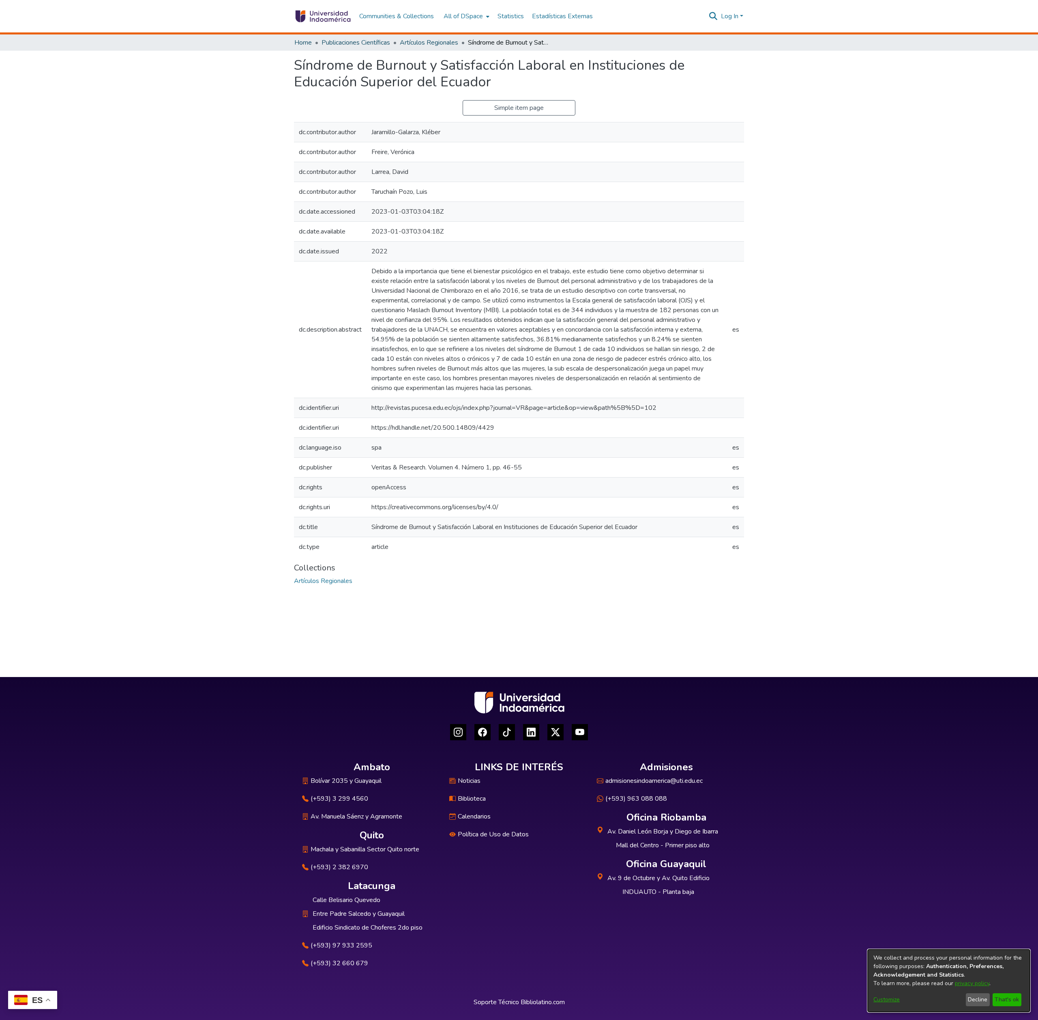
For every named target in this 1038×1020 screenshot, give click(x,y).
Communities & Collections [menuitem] (396, 16)
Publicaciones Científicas (356, 42)
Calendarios (474, 816)
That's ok (1007, 999)
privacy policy (972, 983)
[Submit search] (713, 16)
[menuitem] (465, 16)
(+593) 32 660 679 (339, 963)
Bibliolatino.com (543, 1002)
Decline (977, 999)
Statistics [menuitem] (511, 16)
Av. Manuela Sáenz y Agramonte (356, 816)
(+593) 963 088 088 (636, 798)
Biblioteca (472, 798)
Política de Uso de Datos (493, 834)
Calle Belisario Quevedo (346, 900)
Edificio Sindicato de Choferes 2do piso (367, 927)
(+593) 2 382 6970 (339, 867)
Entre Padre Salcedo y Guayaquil (359, 913)
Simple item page (519, 107)
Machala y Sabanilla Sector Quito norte (365, 849)
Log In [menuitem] (729, 16)
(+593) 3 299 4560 (339, 798)
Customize (886, 999)
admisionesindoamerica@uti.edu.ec (654, 780)
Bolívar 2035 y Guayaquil (346, 780)
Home (303, 42)
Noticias (469, 780)
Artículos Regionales (429, 42)
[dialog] (949, 980)
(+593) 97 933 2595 (341, 945)
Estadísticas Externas (562, 16)
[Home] (322, 16)
